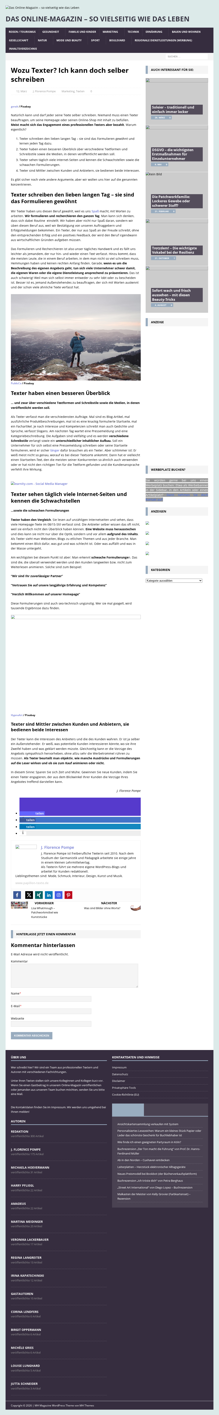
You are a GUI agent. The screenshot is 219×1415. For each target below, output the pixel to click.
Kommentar (19, 961)
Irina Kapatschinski (27, 1276)
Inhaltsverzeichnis (23, 49)
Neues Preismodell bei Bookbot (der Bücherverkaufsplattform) (157, 1174)
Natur (42, 40)
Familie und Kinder (82, 32)
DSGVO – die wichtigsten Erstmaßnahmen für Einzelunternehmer (173, 154)
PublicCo (16, 383)
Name (15, 993)
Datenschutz (120, 1074)
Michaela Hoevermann (30, 1167)
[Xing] (39, 895)
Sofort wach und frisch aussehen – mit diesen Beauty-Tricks (171, 295)
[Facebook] (17, 895)
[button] (32, 813)
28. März (160, 117)
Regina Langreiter (26, 1258)
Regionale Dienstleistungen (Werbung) (163, 40)
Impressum (119, 1067)
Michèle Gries (22, 1348)
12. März (21, 91)
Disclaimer (118, 1081)
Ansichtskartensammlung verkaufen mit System (147, 1124)
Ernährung (154, 32)
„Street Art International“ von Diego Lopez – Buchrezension (154, 1187)
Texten (80, 91)
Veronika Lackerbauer (30, 1240)
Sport (95, 40)
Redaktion (19, 1131)
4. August (160, 305)
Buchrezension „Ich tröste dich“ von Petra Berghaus (150, 1181)
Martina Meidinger (27, 1222)
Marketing (110, 32)
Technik (133, 32)
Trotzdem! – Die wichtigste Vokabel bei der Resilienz (174, 250)
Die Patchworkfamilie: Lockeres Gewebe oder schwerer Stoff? (171, 201)
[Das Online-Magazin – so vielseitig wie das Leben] (42, 8)
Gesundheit (50, 32)
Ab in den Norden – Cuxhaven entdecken (143, 1160)
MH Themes (87, 1405)
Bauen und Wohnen (186, 32)
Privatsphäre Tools (124, 1088)
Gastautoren (22, 1294)
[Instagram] (58, 895)
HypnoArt (17, 715)
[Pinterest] (68, 895)
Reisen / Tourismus (22, 32)
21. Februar (162, 211)
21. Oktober (162, 258)
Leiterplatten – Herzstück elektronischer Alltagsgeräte (151, 1167)
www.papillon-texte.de (32, 883)
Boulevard (117, 40)
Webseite (17, 1018)
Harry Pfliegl (22, 1185)
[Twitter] (29, 895)
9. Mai (158, 164)
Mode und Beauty (68, 40)
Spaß (95, 211)
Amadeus (18, 1204)
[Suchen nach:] (186, 56)
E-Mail (15, 1006)
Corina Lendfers (24, 1312)
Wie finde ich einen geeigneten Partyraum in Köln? (149, 1142)
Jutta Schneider (24, 1384)
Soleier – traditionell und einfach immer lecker (173, 109)
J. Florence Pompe (44, 91)
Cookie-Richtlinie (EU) (125, 1094)
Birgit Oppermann (26, 1330)
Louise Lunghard (25, 1366)
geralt (14, 106)
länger (54, 450)
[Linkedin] (49, 895)
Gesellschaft (18, 40)
